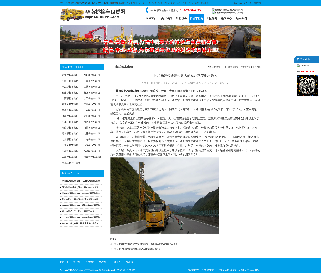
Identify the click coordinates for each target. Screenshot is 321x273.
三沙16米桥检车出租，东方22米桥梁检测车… (82, 193)
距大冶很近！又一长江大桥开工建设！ (79, 211)
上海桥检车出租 (92, 139)
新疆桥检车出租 (92, 127)
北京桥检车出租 (70, 139)
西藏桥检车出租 (92, 151)
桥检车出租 (103, 3)
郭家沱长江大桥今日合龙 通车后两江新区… (81, 199)
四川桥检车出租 (92, 75)
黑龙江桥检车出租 (71, 163)
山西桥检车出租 (70, 98)
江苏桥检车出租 (92, 86)
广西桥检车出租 (70, 81)
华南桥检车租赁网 (105, 14)
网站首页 (151, 18)
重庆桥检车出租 (70, 110)
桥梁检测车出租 (89, 3)
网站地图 (129, 262)
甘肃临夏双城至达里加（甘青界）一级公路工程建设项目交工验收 (148, 244)
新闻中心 (226, 18)
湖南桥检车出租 (70, 116)
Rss (235, 3)
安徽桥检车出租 (92, 92)
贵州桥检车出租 (70, 75)
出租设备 (181, 18)
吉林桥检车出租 (92, 133)
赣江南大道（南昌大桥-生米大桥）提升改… (81, 223)
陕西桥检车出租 (92, 98)
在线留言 (116, 262)
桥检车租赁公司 (203, 270)
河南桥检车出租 (70, 127)
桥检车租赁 (196, 18)
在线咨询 (305, 65)
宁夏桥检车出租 (92, 104)
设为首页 (247, 3)
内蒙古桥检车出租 (93, 157)
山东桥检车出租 (92, 145)
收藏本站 (257, 3)
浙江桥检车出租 (70, 86)
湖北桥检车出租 (92, 116)
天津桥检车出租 (70, 145)
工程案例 (211, 18)
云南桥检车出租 (70, 157)
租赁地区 (90, 262)
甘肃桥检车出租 (92, 81)
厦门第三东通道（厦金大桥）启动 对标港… (81, 187)
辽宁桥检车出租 (70, 133)
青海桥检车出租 (70, 104)
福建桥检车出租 (70, 92)
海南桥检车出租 (70, 151)
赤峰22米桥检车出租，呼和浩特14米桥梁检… (82, 205)
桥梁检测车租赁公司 (126, 270)
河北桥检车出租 (92, 122)
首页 (224, 67)
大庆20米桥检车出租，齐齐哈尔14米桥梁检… (82, 217)
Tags (240, 3)
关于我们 (166, 18)
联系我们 (241, 18)
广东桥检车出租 (70, 122)
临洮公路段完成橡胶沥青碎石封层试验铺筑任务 (140, 249)
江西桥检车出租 (92, 110)
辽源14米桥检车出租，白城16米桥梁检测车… (82, 181)
